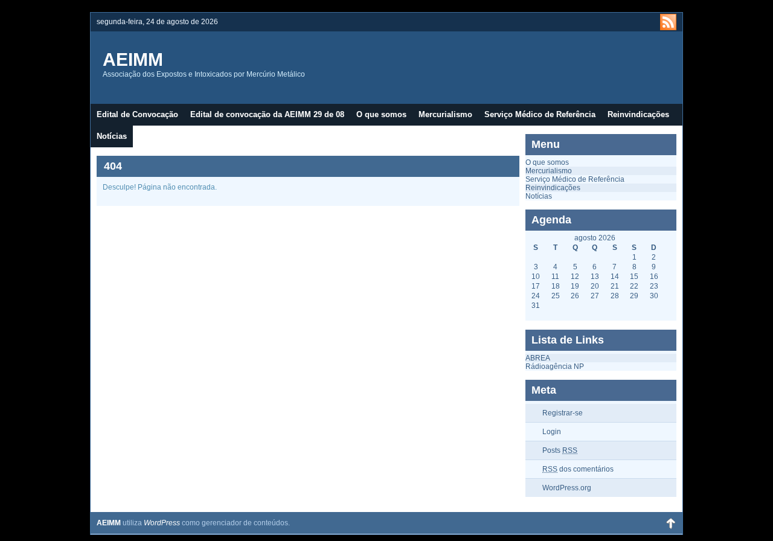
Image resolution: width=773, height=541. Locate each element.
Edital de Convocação (137, 114)
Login (551, 431)
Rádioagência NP (554, 366)
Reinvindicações (638, 114)
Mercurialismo (445, 114)
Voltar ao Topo (670, 523)
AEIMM (133, 59)
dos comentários (578, 469)
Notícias (112, 136)
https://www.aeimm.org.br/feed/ (668, 22)
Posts (559, 450)
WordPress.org (566, 488)
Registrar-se (562, 413)
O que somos (381, 114)
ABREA (537, 358)
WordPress (162, 523)
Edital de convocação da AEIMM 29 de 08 (267, 114)
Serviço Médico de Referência (539, 114)
